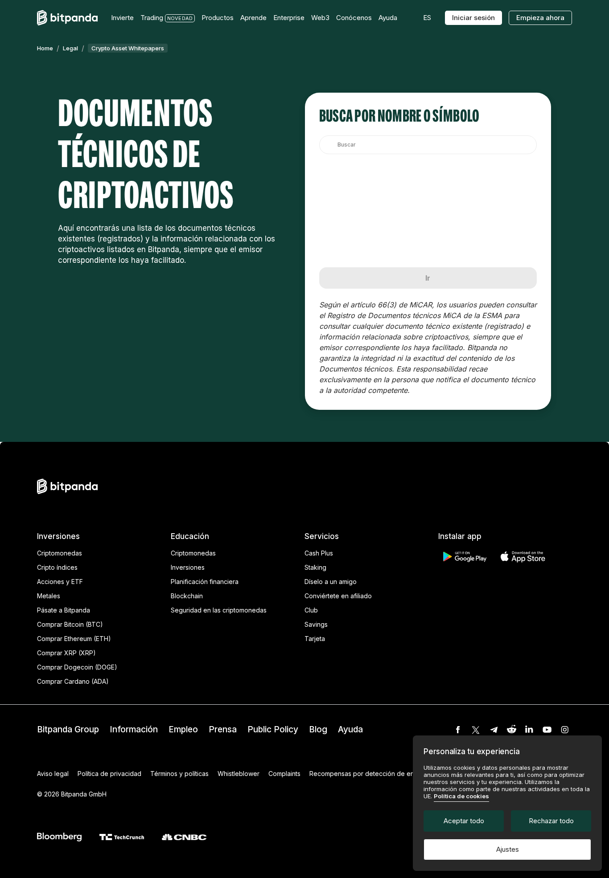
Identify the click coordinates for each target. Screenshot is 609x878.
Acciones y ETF (60, 581)
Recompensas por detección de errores (368, 773)
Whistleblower (238, 773)
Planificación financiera (205, 581)
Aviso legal (53, 773)
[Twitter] (476, 730)
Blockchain (187, 596)
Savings (316, 624)
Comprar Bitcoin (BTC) (70, 624)
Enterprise (288, 17)
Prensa (223, 729)
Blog (318, 729)
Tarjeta (314, 638)
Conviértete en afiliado (338, 596)
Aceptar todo (464, 821)
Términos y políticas (179, 773)
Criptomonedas (59, 553)
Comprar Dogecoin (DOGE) (77, 667)
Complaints (284, 773)
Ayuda (350, 729)
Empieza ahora (540, 17)
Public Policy (272, 729)
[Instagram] (565, 730)
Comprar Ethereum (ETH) (74, 638)
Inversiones (188, 567)
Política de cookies (461, 796)
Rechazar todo (551, 821)
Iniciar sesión (473, 17)
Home (45, 48)
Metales (48, 596)
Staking (315, 567)
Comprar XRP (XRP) (66, 653)
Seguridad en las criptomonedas (219, 610)
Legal (70, 48)
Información (134, 729)
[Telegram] (493, 730)
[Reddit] (511, 730)
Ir (427, 278)
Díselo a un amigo (330, 581)
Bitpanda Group (68, 729)
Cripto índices (57, 567)
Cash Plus (318, 553)
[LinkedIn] (529, 730)
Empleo (183, 729)
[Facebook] (458, 730)
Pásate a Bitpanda (63, 610)
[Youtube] (547, 730)
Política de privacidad (109, 773)
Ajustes (507, 849)
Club (311, 610)
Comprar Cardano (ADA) (73, 681)
